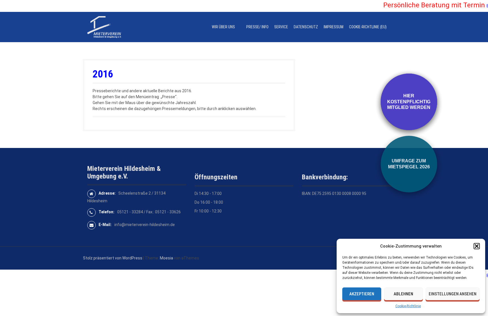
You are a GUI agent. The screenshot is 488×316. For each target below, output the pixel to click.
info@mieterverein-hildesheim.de (144, 224)
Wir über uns (223, 27)
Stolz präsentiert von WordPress (112, 258)
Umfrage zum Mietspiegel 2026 (409, 163)
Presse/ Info (257, 27)
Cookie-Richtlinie (408, 306)
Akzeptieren (361, 293)
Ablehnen (403, 293)
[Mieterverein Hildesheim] (104, 26)
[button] (477, 246)
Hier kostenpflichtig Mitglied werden (408, 101)
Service (281, 27)
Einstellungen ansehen (452, 293)
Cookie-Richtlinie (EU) (368, 27)
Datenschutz (306, 27)
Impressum (333, 27)
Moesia (166, 258)
